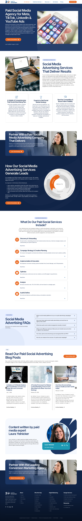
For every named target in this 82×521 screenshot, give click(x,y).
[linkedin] (62, 445)
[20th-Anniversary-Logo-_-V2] (11, 1)
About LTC (22, 497)
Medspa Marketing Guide (68, 505)
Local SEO (51, 497)
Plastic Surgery (38, 506)
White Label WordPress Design (69, 497)
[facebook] (5, 506)
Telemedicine (37, 510)
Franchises (37, 497)
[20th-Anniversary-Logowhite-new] (11, 492)
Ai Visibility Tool (67, 507)
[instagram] (12, 506)
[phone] (67, 445)
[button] (43, 245)
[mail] (64, 445)
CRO (50, 510)
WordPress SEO (52, 506)
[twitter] (7, 506)
